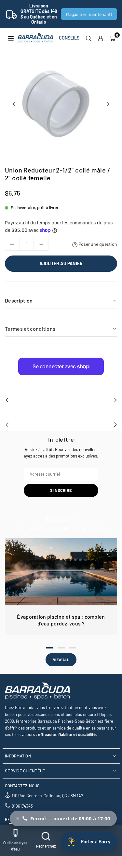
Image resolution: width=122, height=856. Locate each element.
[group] (61, 104)
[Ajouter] (41, 244)
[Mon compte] (101, 38)
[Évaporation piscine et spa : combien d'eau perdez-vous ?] (61, 571)
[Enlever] (12, 244)
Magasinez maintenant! (89, 14)
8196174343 (22, 806)
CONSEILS (69, 38)
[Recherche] (89, 38)
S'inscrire (61, 490)
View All (61, 660)
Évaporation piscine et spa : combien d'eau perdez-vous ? (61, 619)
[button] (113, 38)
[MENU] (11, 38)
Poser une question (97, 244)
